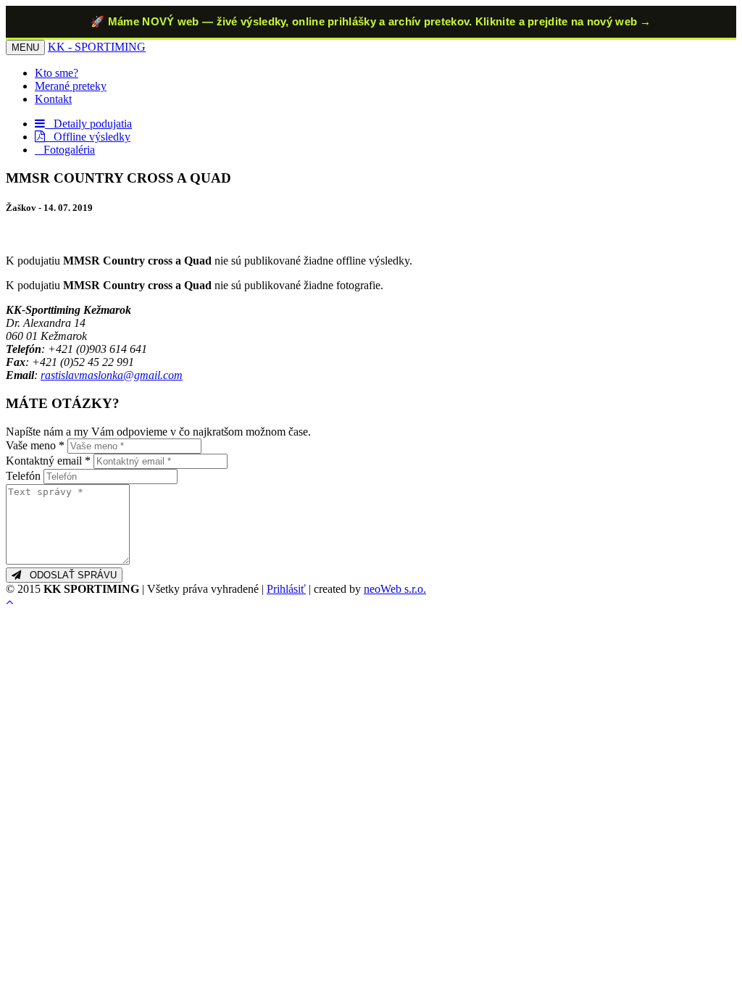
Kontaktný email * (48, 460)
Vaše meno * (35, 445)
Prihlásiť (286, 589)
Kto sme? (56, 73)
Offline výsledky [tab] (87, 136)
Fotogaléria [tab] (65, 149)
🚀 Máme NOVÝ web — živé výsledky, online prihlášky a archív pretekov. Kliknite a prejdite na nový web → (371, 21)
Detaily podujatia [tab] (88, 123)
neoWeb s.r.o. (395, 589)
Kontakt (53, 99)
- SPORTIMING (97, 47)
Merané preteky (71, 86)
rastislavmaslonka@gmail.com (112, 375)
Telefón (23, 476)
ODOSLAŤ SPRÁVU (69, 575)
